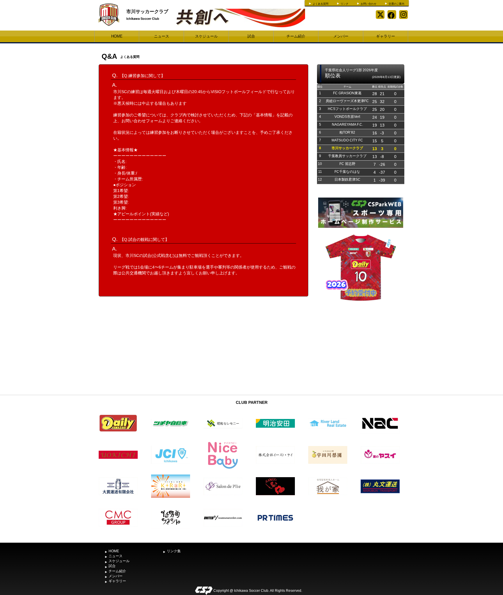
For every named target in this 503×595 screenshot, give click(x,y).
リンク (344, 3)
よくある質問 (320, 3)
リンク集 (174, 551)
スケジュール (206, 36)
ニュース (161, 36)
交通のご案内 (396, 3)
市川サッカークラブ (147, 11)
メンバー (340, 36)
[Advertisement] (360, 348)
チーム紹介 (295, 36)
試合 (251, 36)
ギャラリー (385, 36)
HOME (117, 36)
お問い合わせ (368, 3)
